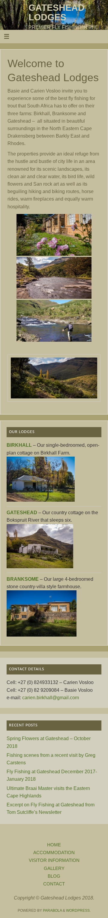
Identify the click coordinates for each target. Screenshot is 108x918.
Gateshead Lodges (56, 12)
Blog (54, 876)
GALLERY (54, 868)
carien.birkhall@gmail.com (50, 697)
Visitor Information (54, 860)
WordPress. (78, 910)
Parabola (52, 910)
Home (54, 844)
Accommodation (54, 852)
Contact (54, 884)
